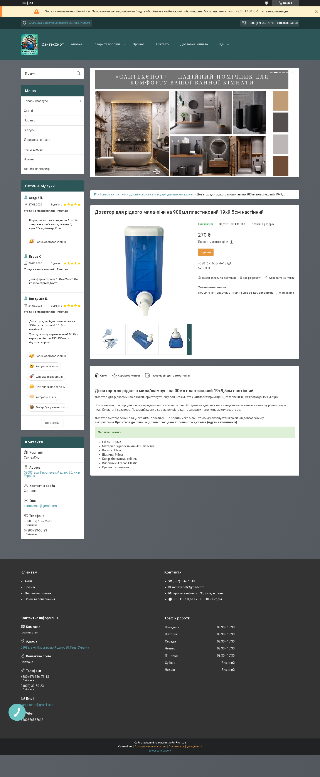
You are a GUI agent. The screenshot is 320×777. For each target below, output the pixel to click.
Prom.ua (181, 742)
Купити (206, 252)
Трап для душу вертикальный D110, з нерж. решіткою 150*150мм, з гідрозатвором (53, 338)
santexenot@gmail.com (40, 506)
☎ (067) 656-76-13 (181, 581)
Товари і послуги (36, 101)
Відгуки (29, 130)
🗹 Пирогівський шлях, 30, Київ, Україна (196, 593)
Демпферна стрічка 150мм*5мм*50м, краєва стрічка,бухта (53, 281)
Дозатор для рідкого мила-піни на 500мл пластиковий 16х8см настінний (52, 325)
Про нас (139, 44)
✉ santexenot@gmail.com (186, 587)
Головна (75, 44)
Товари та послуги (106, 44)
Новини (29, 159)
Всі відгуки (52, 422)
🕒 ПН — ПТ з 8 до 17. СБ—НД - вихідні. (195, 599)
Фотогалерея (33, 149)
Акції (28, 581)
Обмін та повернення (40, 599)
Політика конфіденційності (185, 746)
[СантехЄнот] (29, 44)
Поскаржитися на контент (151, 746)
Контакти (162, 44)
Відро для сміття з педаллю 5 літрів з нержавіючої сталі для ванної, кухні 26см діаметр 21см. (53, 224)
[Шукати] (78, 73)
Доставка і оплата (194, 44)
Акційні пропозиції (37, 169)
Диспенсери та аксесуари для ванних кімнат (161, 194)
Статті (28, 111)
